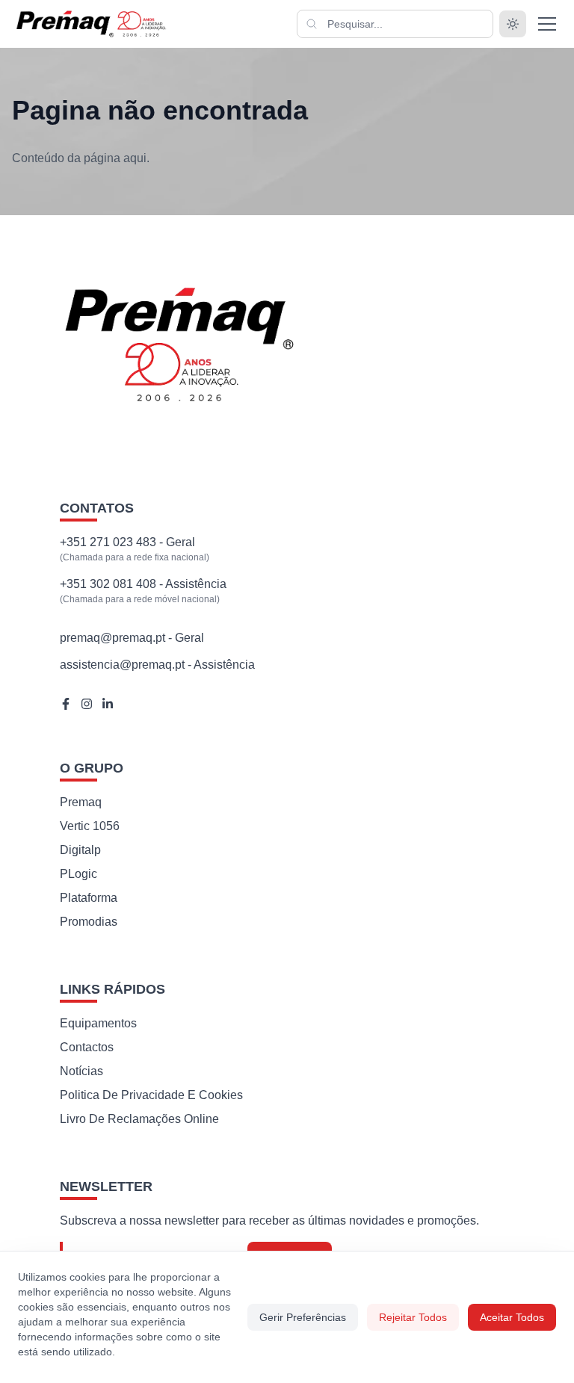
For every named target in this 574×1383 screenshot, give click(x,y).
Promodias (88, 921)
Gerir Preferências (302, 1317)
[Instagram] (87, 704)
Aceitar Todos (512, 1317)
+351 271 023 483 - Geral (127, 542)
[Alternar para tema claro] (512, 23)
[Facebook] (66, 704)
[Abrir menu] (547, 24)
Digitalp (80, 850)
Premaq (81, 802)
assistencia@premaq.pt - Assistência (157, 664)
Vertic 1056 (90, 826)
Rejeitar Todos (413, 1317)
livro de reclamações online (139, 1119)
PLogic (78, 873)
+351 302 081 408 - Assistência (143, 584)
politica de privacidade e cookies (151, 1095)
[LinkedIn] (108, 704)
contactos (87, 1047)
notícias (81, 1071)
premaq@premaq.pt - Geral (132, 637)
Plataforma (88, 897)
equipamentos (98, 1023)
